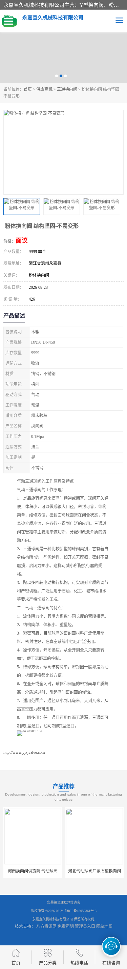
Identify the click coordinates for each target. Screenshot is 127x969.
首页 (28, 89)
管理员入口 (85, 926)
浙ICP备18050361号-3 (81, 911)
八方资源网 (46, 926)
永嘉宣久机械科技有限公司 (52, 919)
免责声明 (66, 926)
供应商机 (44, 89)
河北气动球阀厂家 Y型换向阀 (94, 871)
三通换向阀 (67, 89)
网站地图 (104, 926)
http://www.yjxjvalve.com (24, 752)
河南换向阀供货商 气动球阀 (33, 871)
